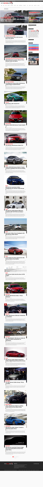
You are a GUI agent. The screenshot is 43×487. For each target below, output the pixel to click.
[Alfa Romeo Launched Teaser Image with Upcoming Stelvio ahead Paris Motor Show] (15, 441)
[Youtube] (33, 49)
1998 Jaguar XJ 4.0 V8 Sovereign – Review (33, 64)
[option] (21, 16)
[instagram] (33, 48)
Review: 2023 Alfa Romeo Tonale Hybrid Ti (15, 125)
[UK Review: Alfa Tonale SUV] (15, 97)
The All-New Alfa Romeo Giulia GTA (14, 145)
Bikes (17, 5)
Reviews (9, 5)
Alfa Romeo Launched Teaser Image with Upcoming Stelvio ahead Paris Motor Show (14, 448)
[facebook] (33, 44)
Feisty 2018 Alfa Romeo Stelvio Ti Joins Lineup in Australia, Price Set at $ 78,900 (14, 19)
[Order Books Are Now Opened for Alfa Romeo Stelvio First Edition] (15, 249)
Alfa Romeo (2, 16)
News (6, 5)
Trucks (15, 5)
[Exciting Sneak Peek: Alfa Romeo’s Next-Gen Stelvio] (15, 31)
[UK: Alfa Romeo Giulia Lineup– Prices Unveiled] (15, 375)
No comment (6, 22)
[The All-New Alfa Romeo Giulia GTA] (15, 139)
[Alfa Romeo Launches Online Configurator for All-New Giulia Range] (15, 181)
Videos (22, 58)
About (32, 5)
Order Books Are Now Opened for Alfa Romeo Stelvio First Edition (14, 258)
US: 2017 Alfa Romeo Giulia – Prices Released (14, 296)
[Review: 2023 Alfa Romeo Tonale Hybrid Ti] (15, 117)
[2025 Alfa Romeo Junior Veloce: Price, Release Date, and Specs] (15, 52)
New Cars (12, 5)
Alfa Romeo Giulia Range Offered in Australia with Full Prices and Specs (35, 21)
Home (1, 5)
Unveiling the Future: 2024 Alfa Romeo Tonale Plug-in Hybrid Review (15, 84)
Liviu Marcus (7, 39)
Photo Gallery (18, 58)
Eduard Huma (3, 22)
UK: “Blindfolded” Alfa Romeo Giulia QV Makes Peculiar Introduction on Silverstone (15, 339)
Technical (24, 5)
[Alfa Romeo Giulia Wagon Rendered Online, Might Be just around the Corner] (15, 353)
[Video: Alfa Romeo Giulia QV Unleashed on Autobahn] (15, 309)
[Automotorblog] (7, 3)
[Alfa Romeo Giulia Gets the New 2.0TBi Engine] (15, 270)
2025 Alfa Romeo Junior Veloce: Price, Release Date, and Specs (14, 60)
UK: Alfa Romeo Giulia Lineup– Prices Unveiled (14, 383)
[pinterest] (33, 47)
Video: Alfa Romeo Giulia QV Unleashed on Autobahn (15, 316)
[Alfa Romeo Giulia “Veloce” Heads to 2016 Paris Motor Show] (15, 421)
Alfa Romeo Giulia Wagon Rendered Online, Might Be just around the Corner (15, 360)
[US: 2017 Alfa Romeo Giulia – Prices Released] (15, 289)
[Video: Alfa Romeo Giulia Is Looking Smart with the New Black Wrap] (15, 398)
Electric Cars (9, 58)
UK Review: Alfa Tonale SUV (12, 103)
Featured (12, 58)
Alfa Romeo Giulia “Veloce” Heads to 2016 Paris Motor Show (14, 428)
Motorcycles (20, 5)
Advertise (35, 5)
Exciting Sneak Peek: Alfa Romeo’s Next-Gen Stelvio (14, 38)
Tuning (30, 5)
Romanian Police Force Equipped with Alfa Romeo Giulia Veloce (15, 234)
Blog (3, 5)
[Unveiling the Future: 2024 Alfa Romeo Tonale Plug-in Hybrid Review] (15, 75)
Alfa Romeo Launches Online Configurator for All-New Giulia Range (35, 14)
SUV (21, 58)
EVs (27, 5)
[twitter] (33, 45)
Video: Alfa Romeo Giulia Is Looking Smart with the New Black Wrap (14, 406)
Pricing (20, 58)
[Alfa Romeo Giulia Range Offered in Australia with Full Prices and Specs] (15, 203)
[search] (42, 5)
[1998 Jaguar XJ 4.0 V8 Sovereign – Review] (33, 63)
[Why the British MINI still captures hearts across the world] (33, 59)
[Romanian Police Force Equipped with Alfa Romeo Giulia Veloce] (15, 225)
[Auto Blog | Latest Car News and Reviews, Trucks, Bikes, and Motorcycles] (8, 463)
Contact (38, 5)
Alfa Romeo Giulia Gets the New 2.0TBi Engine (15, 275)
